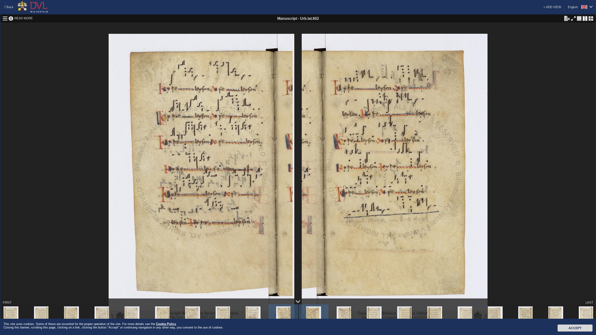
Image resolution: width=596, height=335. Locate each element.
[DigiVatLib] (32, 11)
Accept (575, 328)
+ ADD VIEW (552, 7)
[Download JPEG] (567, 18)
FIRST (7, 302)
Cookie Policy (166, 324)
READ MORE (23, 18)
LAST (589, 302)
